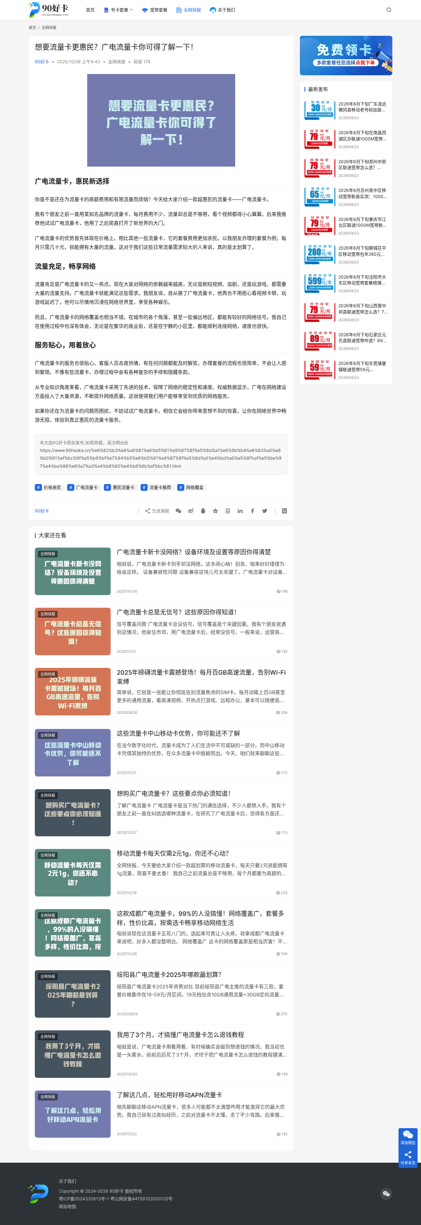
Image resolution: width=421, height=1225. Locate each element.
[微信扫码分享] (178, 510)
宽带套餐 (158, 9)
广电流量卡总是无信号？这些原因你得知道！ (178, 612)
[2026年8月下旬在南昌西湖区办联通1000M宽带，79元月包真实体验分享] (320, 139)
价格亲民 (52, 487)
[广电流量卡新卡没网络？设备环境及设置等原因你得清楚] (73, 571)
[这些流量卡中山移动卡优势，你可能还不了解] (73, 752)
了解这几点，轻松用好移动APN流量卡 (169, 1095)
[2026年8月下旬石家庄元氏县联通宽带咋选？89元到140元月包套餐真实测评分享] (320, 341)
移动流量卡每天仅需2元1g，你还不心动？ (174, 853)
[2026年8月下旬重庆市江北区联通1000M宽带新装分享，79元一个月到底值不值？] (320, 226)
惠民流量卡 (123, 487)
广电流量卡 (87, 487)
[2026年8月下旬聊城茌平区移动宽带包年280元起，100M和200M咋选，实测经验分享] (320, 254)
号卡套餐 (119, 9)
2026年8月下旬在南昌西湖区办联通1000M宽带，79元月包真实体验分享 (362, 138)
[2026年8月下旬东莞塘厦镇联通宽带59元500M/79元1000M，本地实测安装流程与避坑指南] (320, 370)
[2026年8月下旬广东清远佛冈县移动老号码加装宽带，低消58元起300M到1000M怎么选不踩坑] (320, 110)
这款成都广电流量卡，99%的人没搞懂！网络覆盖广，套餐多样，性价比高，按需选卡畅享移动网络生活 (200, 918)
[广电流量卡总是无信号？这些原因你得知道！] (73, 631)
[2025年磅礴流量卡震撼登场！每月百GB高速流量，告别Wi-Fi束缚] (73, 691)
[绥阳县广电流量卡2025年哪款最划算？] (73, 994)
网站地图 (67, 1206)
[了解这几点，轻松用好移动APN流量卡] (73, 1114)
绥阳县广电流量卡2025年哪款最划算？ (170, 975)
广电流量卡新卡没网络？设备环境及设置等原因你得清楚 (194, 552)
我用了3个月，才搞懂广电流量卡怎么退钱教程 (180, 1035)
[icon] (386, 1194)
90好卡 (42, 61)
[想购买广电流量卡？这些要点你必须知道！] (73, 813)
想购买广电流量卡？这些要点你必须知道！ (175, 793)
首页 (90, 9)
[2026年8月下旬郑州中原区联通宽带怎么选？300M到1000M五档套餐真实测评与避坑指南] (320, 168)
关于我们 (226, 9)
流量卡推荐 (160, 487)
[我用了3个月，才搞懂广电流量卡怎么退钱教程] (73, 1054)
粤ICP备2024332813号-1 (84, 1198)
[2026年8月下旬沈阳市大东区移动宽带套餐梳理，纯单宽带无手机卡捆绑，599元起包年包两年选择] (320, 283)
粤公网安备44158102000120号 (141, 1198)
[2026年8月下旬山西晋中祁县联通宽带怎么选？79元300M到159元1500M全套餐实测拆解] (320, 312)
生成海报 (160, 510)
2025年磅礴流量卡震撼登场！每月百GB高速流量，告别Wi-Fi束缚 (201, 677)
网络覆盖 (194, 487)
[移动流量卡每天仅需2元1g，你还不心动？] (73, 872)
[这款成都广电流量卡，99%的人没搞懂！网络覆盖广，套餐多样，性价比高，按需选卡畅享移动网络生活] (73, 933)
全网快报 (192, 9)
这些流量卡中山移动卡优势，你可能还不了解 (178, 733)
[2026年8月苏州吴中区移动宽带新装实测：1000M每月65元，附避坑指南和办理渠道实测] (320, 197)
